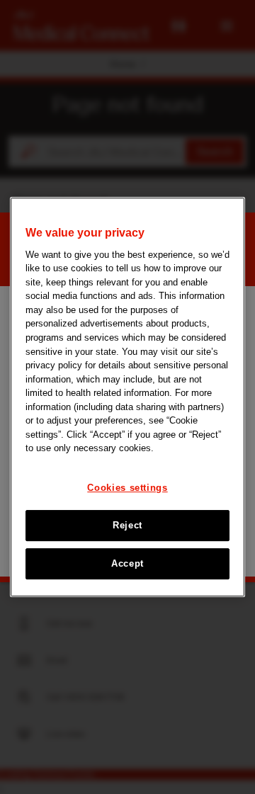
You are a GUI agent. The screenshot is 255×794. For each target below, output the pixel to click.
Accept (127, 563)
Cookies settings (127, 487)
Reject (127, 525)
